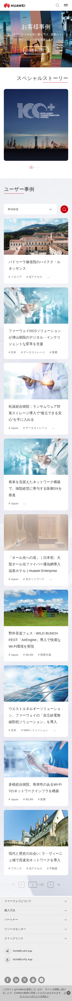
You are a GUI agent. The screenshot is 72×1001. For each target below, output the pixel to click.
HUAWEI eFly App (22, 959)
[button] (31, 167)
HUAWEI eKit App (22, 951)
